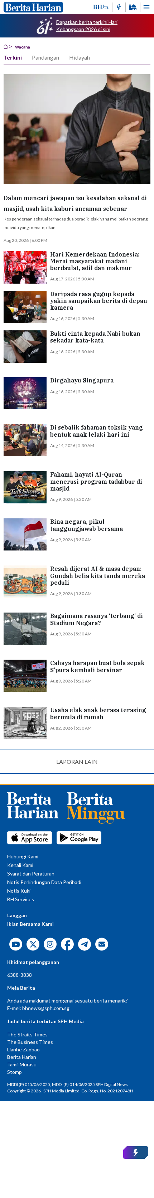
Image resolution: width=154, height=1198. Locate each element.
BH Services (20, 899)
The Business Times (30, 1042)
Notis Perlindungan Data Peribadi (44, 882)
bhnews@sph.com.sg (45, 1008)
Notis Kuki (18, 891)
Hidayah (79, 57)
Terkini (13, 57)
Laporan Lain (77, 761)
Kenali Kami (20, 865)
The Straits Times (27, 1034)
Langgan (17, 915)
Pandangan (45, 57)
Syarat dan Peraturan (30, 873)
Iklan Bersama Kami (30, 924)
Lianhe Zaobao (23, 1049)
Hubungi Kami (22, 856)
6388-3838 (19, 975)
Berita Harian (21, 1057)
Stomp (14, 1072)
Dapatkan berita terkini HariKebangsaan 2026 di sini (86, 25)
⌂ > (8, 46)
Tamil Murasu (22, 1064)
